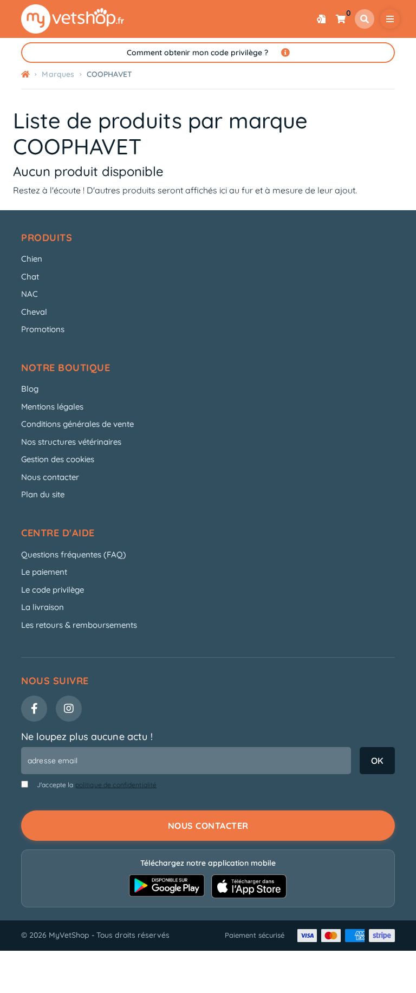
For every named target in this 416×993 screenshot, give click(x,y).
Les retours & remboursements (79, 625)
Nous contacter (50, 477)
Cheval (34, 312)
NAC (29, 294)
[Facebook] (34, 709)
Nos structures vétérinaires (71, 442)
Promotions (42, 329)
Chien (31, 259)
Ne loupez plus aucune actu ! (87, 736)
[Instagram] (69, 709)
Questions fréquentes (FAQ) (73, 554)
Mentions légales (52, 406)
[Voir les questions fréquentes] (285, 52)
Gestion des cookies (57, 459)
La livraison (42, 607)
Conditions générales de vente (77, 424)
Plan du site (42, 494)
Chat (30, 276)
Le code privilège (52, 590)
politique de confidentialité (116, 785)
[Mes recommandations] (321, 19)
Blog (29, 389)
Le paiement (44, 572)
